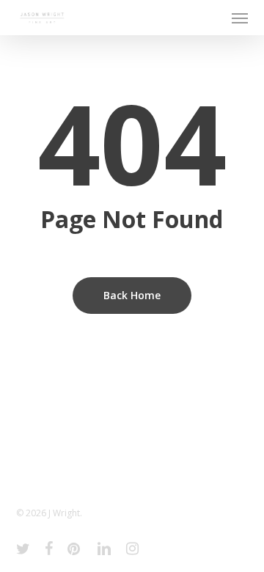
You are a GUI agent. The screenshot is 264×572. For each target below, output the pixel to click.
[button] (240, 17)
